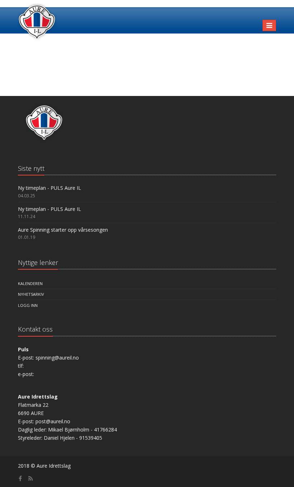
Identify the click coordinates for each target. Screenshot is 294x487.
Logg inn (28, 305)
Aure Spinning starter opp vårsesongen (63, 229)
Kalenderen (30, 283)
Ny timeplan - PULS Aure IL (49, 187)
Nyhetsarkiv (31, 294)
